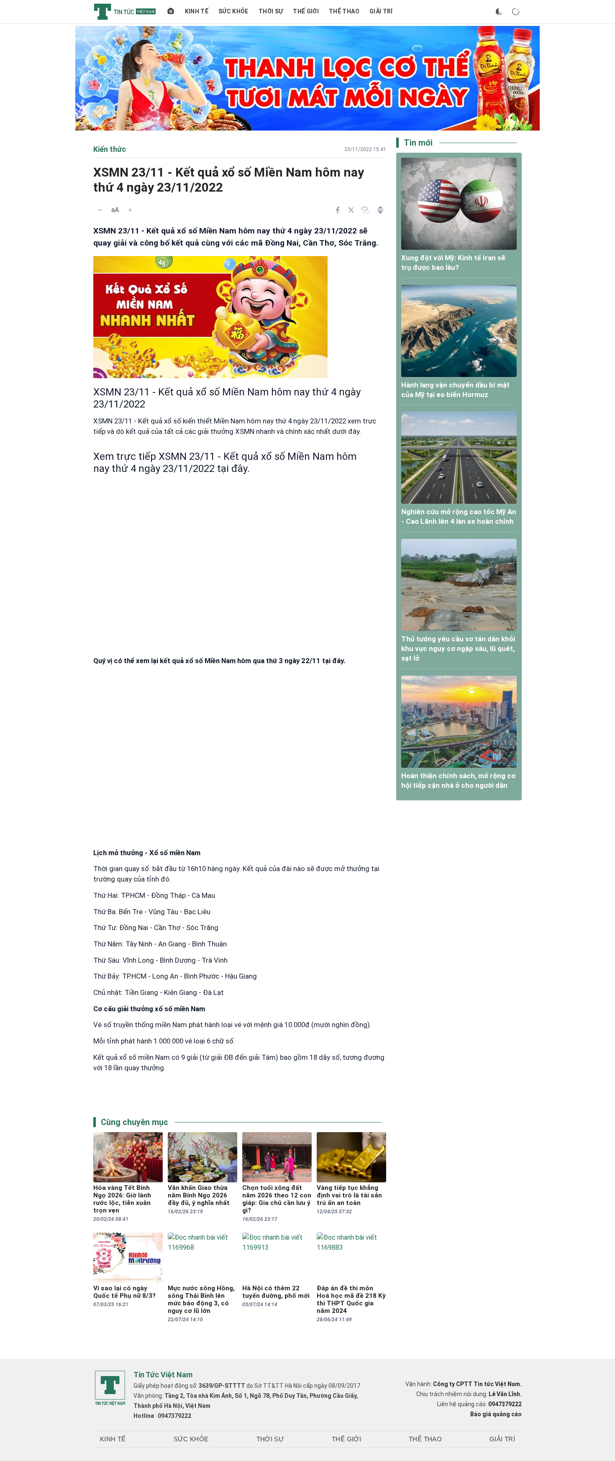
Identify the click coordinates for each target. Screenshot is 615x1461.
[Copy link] (365, 210)
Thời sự (271, 11)
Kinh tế (196, 11)
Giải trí (381, 11)
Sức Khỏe (233, 11)
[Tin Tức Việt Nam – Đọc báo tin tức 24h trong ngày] (124, 11)
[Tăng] (130, 210)
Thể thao (344, 11)
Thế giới (306, 11)
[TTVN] (110, 1388)
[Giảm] (100, 210)
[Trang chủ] (170, 11)
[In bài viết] (380, 210)
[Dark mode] (499, 11)
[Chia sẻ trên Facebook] (338, 210)
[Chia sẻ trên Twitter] (351, 210)
